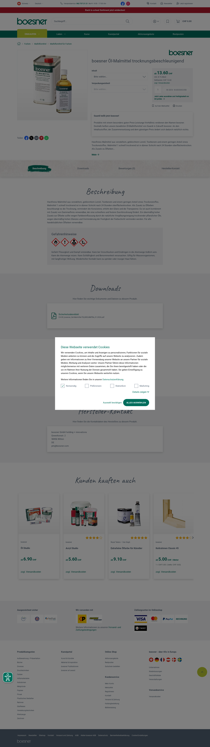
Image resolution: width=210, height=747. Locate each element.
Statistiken (120, 386)
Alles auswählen (136, 402)
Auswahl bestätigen (112, 402)
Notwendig (71, 386)
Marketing (144, 386)
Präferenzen (95, 386)
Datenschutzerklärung (113, 379)
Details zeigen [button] (139, 392)
